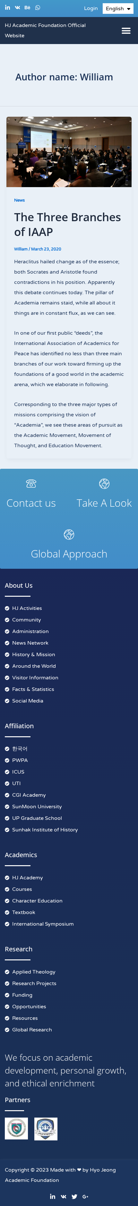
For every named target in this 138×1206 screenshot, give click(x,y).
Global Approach (69, 553)
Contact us (31, 503)
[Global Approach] (69, 534)
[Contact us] (31, 483)
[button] (126, 30)
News (19, 200)
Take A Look (104, 503)
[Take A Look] (104, 483)
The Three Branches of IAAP (67, 224)
